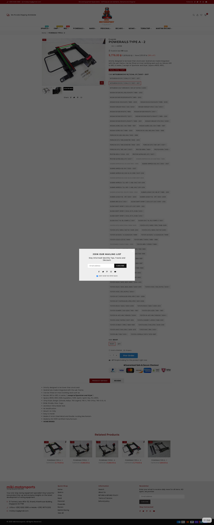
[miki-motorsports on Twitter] (103, 271)
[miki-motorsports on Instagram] (111, 271)
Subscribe (120, 266)
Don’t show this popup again (108, 276)
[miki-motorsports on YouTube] (115, 271)
